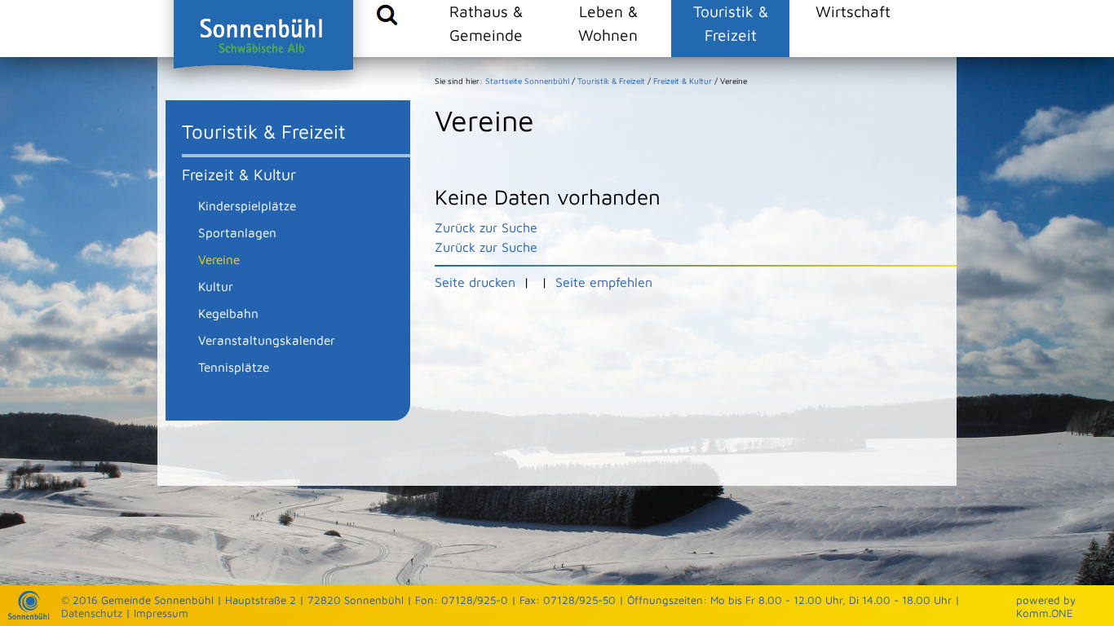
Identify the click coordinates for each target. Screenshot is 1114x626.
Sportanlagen (237, 232)
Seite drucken (475, 282)
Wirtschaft (853, 11)
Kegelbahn (228, 313)
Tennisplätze (233, 366)
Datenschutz (91, 612)
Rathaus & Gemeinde (486, 23)
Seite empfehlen (603, 282)
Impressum (161, 612)
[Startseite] (28, 615)
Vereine (219, 259)
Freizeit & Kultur (239, 174)
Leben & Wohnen (608, 23)
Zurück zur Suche (486, 227)
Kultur (215, 286)
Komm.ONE (1044, 612)
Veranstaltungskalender (266, 340)
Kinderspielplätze (247, 205)
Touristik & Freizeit (730, 23)
